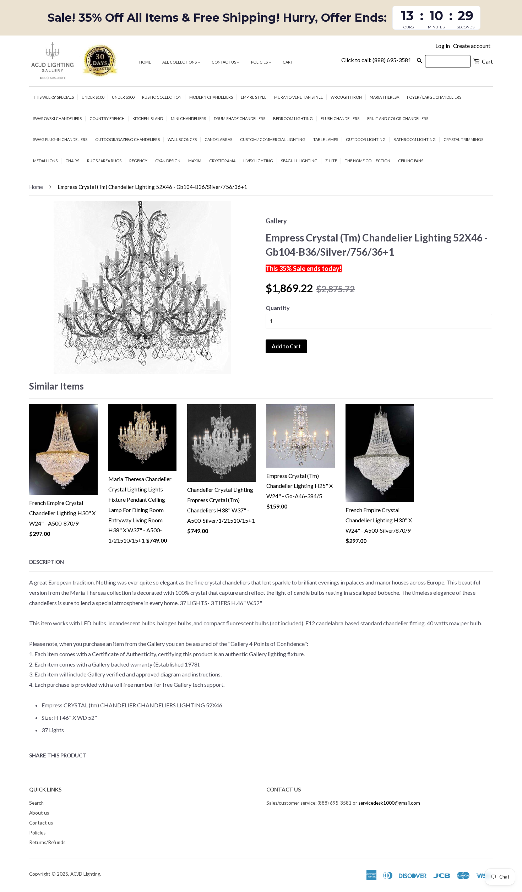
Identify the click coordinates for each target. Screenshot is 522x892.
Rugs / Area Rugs (104, 160)
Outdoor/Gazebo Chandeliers (127, 139)
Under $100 (93, 97)
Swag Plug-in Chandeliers (60, 139)
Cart (288, 62)
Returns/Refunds (47, 842)
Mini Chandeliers (188, 118)
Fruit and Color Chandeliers (397, 118)
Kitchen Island (147, 118)
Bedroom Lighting (293, 118)
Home (145, 62)
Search (36, 803)
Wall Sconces (182, 139)
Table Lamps (325, 139)
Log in (442, 45)
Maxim (194, 160)
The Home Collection (367, 160)
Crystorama (222, 160)
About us (39, 813)
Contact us (224, 62)
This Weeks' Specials (53, 97)
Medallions (45, 160)
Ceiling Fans (410, 160)
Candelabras (218, 139)
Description (46, 562)
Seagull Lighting (299, 160)
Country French (107, 118)
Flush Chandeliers (340, 118)
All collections (179, 62)
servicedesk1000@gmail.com (389, 803)
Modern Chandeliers (211, 97)
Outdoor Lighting (366, 139)
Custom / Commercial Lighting (272, 139)
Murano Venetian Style (298, 97)
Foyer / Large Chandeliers (434, 97)
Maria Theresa (384, 97)
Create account (471, 45)
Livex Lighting (258, 160)
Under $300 (123, 97)
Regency (138, 160)
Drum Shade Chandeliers (239, 118)
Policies (259, 62)
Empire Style (253, 97)
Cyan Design (167, 160)
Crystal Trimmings (463, 139)
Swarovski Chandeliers (57, 118)
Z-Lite (331, 160)
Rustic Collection (161, 97)
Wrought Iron (346, 97)
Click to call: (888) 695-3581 (376, 59)
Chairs (72, 160)
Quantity (278, 307)
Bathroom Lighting (414, 139)
